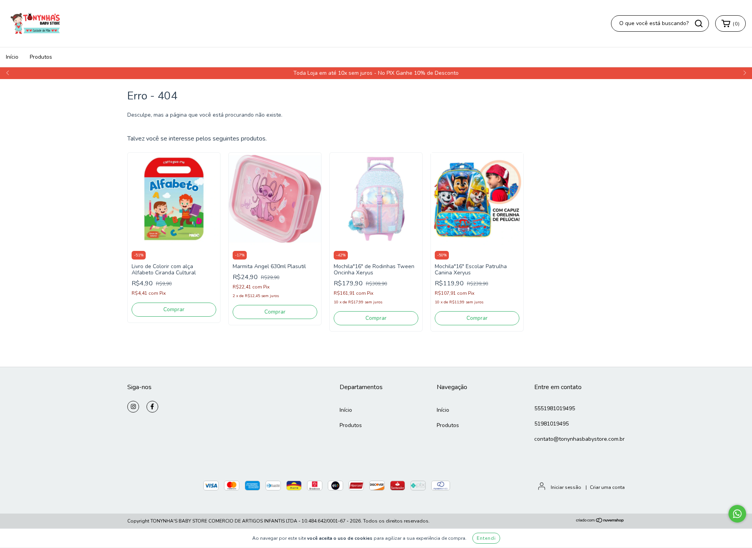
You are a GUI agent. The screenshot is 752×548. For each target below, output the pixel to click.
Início (12, 57)
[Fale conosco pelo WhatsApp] (737, 514)
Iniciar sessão (566, 487)
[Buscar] (699, 23)
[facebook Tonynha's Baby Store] (152, 407)
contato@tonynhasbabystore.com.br (579, 439)
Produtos (41, 57)
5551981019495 (554, 408)
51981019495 (551, 423)
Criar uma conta (607, 487)
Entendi (486, 538)
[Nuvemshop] (600, 521)
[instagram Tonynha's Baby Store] (133, 407)
